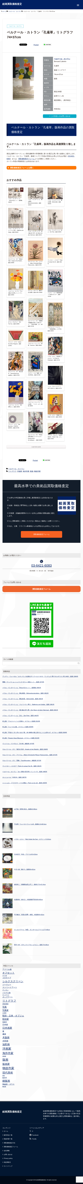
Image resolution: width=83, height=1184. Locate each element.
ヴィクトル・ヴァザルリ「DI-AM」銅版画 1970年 (18, 743)
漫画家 (4, 1056)
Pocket (36, 45)
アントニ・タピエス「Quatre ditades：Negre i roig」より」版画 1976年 (55, 437)
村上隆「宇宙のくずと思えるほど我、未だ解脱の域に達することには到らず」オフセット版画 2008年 (34, 732)
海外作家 (26, 471)
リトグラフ (12, 471)
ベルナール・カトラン (62, 59)
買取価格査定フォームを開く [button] (22, 168)
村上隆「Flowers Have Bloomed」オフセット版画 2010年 (20, 738)
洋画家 (19, 471)
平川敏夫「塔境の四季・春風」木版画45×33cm (29, 914)
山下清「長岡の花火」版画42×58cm (25, 809)
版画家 (6, 1064)
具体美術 (5, 1004)
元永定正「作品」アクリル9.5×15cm (26, 854)
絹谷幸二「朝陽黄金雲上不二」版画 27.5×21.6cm (30, 884)
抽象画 (4, 1022)
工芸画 (4, 1013)
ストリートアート (9, 987)
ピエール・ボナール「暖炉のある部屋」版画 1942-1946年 (35, 291)
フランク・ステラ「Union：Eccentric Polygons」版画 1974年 (15, 343)
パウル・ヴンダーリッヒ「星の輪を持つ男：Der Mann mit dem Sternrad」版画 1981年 (35, 233)
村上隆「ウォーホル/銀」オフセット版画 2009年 (17, 727)
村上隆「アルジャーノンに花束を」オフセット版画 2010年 (21, 721)
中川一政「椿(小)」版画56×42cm (24, 869)
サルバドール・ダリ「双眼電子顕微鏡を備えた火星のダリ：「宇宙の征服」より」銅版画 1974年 (35, 323)
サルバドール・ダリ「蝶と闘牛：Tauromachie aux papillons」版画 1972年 (15, 373)
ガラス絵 (4, 975)
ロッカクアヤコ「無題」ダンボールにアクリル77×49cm (32, 929)
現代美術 (7, 1072)
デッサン (5, 990)
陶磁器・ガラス (8, 1084)
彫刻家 (5, 1019)
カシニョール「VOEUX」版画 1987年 (14, 777)
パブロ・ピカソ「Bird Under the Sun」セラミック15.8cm (32, 839)
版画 (31, 471)
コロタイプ (6, 978)
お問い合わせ (8, 1154)
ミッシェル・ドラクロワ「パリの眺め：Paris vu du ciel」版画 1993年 (24, 783)
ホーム (6, 1131)
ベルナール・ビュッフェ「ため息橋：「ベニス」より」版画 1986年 (35, 404)
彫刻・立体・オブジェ (13, 1015)
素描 (3, 1075)
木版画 (5, 1037)
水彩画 (5, 1041)
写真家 (5, 1010)
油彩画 (6, 1044)
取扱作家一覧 (8, 1139)
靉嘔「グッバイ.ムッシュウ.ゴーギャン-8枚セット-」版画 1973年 (23, 682)
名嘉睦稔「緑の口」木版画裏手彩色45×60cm (28, 899)
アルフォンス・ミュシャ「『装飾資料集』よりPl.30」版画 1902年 (55, 329)
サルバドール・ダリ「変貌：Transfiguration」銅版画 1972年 (21, 760)
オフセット (8, 972)
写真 (4, 1007)
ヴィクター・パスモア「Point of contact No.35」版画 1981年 (55, 262)
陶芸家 (4, 1086)
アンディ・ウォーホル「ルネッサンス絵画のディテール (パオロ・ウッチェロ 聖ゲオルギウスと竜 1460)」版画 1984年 (40, 676)
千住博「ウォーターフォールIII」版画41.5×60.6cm (30, 824)
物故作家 (37, 471)
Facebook (35, 1135)
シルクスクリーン (12, 981)
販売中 (4, 1077)
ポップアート (7, 997)
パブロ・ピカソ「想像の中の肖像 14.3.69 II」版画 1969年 (55, 416)
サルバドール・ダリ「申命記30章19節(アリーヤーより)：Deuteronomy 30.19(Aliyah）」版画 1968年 (35, 437)
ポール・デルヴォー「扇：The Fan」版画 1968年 (15, 322)
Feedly (34, 1139)
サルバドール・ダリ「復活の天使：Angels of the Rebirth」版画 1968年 (15, 260)
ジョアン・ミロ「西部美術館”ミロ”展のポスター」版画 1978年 (55, 294)
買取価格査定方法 (9, 1143)
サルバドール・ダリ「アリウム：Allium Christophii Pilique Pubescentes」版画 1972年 (35, 263)
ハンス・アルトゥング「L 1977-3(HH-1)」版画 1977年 (55, 387)
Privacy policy (8, 1158)
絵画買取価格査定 (12, 4)
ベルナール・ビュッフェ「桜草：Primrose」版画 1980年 (35, 344)
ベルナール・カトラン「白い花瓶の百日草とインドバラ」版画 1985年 (15, 293)
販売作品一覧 (8, 1135)
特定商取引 (7, 1162)
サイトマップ (8, 1166)
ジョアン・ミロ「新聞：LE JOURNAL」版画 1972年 (35, 374)
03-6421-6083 (41, 565)
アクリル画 (7, 969)
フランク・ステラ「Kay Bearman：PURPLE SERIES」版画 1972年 (14, 426)
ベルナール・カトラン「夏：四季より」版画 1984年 (15, 405)
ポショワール (5, 994)
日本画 (5, 1025)
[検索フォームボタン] (79, 663)
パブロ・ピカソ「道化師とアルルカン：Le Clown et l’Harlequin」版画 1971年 (55, 358)
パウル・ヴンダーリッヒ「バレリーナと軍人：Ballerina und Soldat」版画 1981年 (15, 230)
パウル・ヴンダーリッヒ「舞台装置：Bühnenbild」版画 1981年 (55, 202)
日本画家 (7, 1027)
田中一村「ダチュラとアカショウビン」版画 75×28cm (31, 945)
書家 (4, 1034)
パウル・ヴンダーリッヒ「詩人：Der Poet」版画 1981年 (55, 231)
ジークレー (6, 985)
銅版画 (6, 1080)
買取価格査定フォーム (26, 159)
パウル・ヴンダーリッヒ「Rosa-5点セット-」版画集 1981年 (15, 200)
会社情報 (7, 1150)
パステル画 (6, 993)
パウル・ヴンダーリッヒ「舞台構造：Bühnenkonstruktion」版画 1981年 (35, 202)
